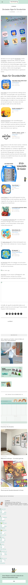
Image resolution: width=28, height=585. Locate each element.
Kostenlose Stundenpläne (7, 426)
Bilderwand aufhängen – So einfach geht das (12, 458)
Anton (2, 145)
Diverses (14, 6)
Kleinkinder (18, 59)
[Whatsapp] (18, 314)
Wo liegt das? (4, 263)
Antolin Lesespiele (5, 121)
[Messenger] (10, 314)
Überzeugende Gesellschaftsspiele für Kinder (12, 490)
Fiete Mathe (4, 93)
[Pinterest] (15, 314)
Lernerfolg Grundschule (8, 220)
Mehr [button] (16, 577)
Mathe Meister (6, 242)
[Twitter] (13, 314)
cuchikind (12, 11)
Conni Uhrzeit (4, 197)
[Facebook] (7, 314)
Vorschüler (3, 61)
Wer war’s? (3, 275)
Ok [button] (14, 581)
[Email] (21, 314)
